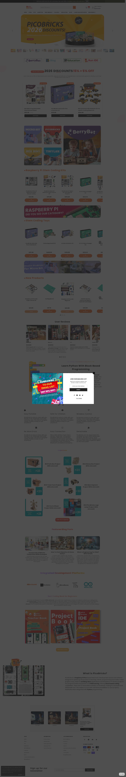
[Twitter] (82, 395)
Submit (78, 389)
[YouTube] (79, 395)
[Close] (94, 373)
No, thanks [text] (79, 398)
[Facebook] (74, 395)
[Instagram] (77, 395)
